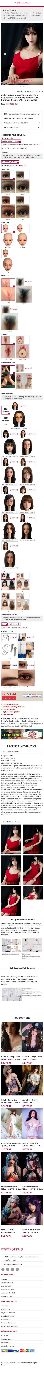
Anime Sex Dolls (7, 1283)
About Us (4, 1306)
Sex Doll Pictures (7, 1336)
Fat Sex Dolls (11, 721)
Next (39, 54)
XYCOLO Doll (12, 10)
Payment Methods (8, 1313)
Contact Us (5, 1309)
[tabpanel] (22, 54)
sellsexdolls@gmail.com (13, 1264)
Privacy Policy (6, 1319)
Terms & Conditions (8, 1323)
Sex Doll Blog (5, 1343)
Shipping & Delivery (8, 1316)
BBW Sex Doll (6, 1286)
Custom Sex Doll (22, 723)
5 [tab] (27, 87)
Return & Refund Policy (9, 1326)
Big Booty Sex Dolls (19, 718)
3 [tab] (20, 87)
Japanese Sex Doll (8, 1293)
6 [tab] (30, 87)
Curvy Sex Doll (22, 721)
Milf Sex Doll (10, 723)
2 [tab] (17, 87)
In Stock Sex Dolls (7, 1289)
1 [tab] (14, 87)
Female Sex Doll (14, 726)
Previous (5, 54)
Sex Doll (4, 1279)
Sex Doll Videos (6, 1339)
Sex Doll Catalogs (7, 1346)
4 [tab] (24, 87)
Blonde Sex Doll (6, 1296)
